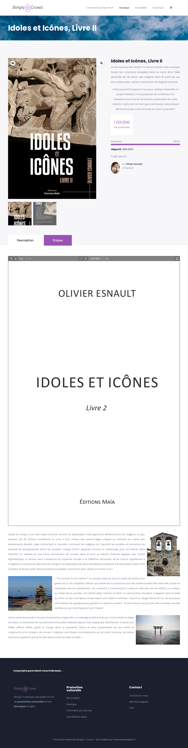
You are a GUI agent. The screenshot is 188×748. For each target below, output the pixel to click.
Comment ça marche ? (99, 7)
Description (25, 240)
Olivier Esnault (134, 164)
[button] (101, 63)
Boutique (124, 7)
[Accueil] (27, 8)
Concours (158, 7)
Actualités (141, 7)
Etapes (58, 240)
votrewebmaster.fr (124, 739)
